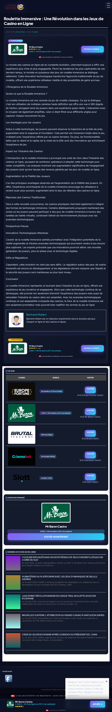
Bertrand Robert (20, 32)
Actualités (35, 32)
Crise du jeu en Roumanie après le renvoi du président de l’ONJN (59, 634)
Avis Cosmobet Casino (90, 460)
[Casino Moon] (15, 6)
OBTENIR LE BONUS (93, 49)
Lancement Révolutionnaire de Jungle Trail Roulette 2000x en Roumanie (59, 597)
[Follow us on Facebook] (9, 681)
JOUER (97, 704)
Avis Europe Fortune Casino (90, 395)
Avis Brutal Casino (90, 438)
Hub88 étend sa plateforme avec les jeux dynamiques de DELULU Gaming (59, 577)
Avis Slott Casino (90, 482)
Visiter (90, 389)
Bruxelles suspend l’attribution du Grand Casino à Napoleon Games (63, 615)
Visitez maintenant (56, 536)
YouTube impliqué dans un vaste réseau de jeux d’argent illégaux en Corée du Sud (62, 558)
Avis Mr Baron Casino (90, 416)
